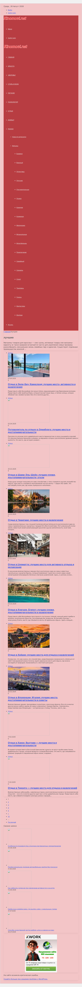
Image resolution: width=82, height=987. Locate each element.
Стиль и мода (13, 84)
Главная (7, 332)
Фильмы (15, 146)
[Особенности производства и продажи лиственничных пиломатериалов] (19, 844)
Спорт (18, 279)
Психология (13, 102)
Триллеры (20, 288)
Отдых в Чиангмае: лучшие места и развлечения (35, 520)
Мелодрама (20, 225)
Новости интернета (19, 137)
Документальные (22, 189)
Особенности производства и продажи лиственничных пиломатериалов (34, 846)
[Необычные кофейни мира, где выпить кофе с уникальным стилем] (19, 907)
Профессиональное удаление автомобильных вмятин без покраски (32, 867)
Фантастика (20, 306)
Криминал (20, 216)
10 (9, 816)
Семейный (20, 261)
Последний (12, 822)
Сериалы (19, 270)
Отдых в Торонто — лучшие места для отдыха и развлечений (42, 788)
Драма (18, 198)
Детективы (20, 172)
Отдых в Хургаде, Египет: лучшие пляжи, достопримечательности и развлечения (31, 611)
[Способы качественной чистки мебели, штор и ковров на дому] (19, 928)
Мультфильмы (21, 243)
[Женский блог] (15, 19)
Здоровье (11, 75)
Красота (11, 66)
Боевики (19, 154)
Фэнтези (19, 315)
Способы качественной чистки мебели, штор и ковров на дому (31, 930)
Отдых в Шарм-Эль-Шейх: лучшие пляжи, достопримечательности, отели (32, 476)
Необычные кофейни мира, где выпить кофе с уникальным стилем (32, 909)
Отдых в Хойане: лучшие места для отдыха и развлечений (41, 655)
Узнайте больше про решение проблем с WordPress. (26, 979)
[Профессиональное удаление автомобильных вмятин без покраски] (19, 865)
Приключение (21, 252)
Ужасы (19, 297)
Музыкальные (21, 234)
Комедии (19, 207)
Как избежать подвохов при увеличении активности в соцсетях (31, 888)
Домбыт (11, 120)
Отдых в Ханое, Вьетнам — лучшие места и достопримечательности (32, 744)
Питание (11, 93)
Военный (19, 163)
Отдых (10, 111)
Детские (19, 180)
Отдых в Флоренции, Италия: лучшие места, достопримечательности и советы (33, 698)
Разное (10, 129)
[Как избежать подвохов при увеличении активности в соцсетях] (19, 886)
